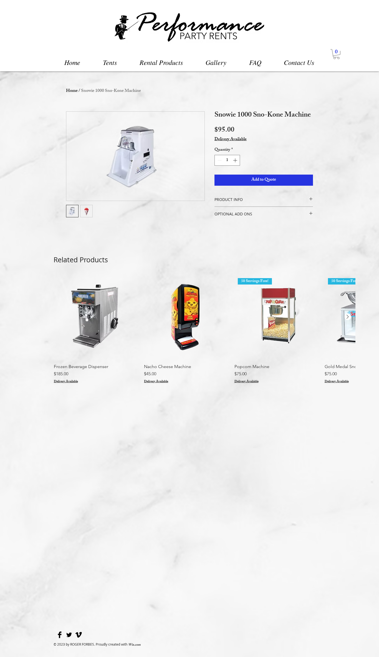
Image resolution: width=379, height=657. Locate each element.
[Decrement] (219, 160)
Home (72, 91)
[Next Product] (347, 316)
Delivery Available (230, 139)
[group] (204, 329)
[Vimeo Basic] (78, 634)
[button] (336, 54)
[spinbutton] (227, 160)
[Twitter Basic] (69, 634)
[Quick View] (96, 317)
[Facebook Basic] (59, 634)
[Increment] (235, 160)
